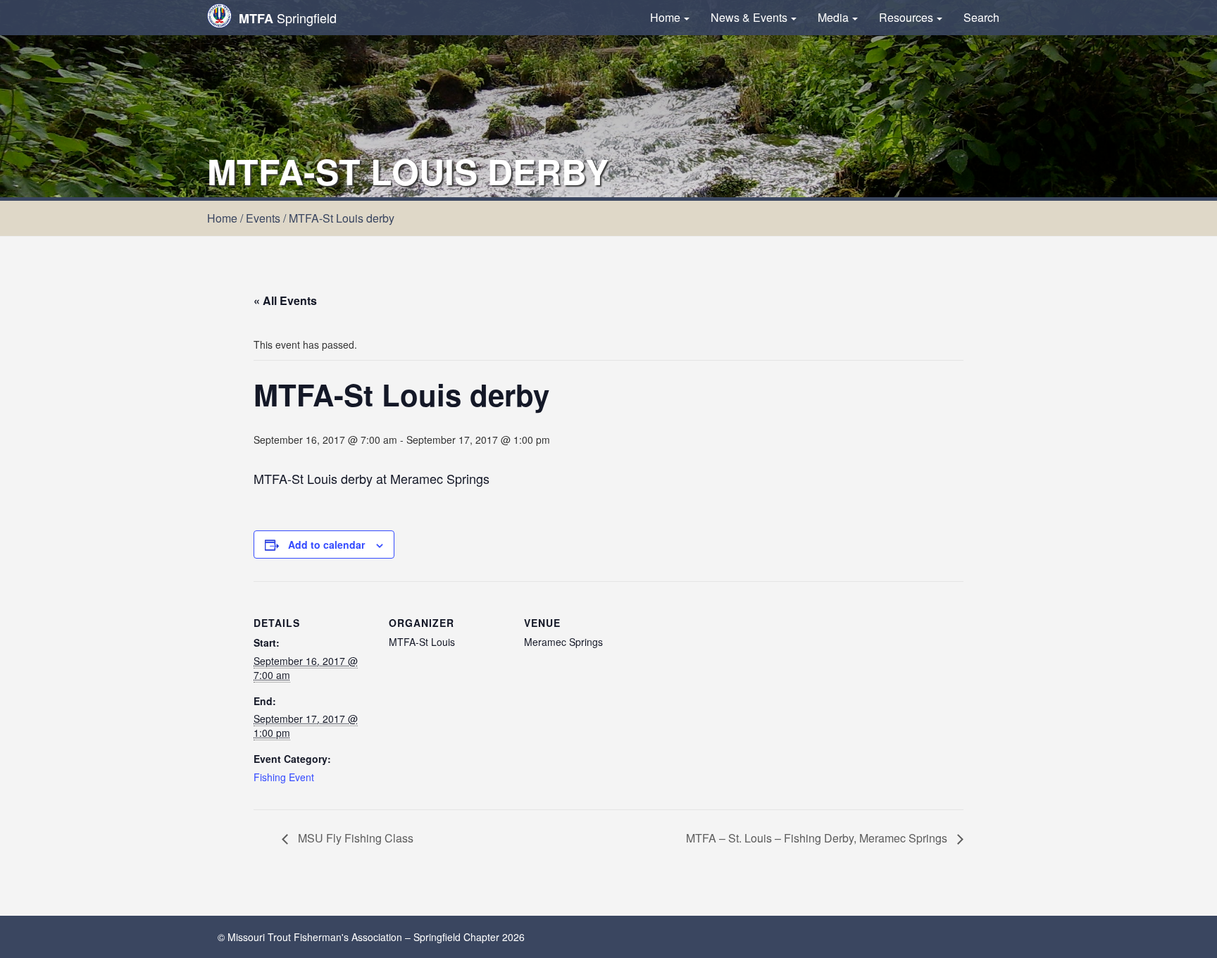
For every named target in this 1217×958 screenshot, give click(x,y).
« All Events (285, 300)
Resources (906, 17)
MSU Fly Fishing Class (354, 838)
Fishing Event (284, 777)
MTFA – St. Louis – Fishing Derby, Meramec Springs (818, 838)
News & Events (749, 17)
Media (833, 17)
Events (263, 218)
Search (981, 17)
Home (665, 17)
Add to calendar (326, 544)
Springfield (288, 17)
